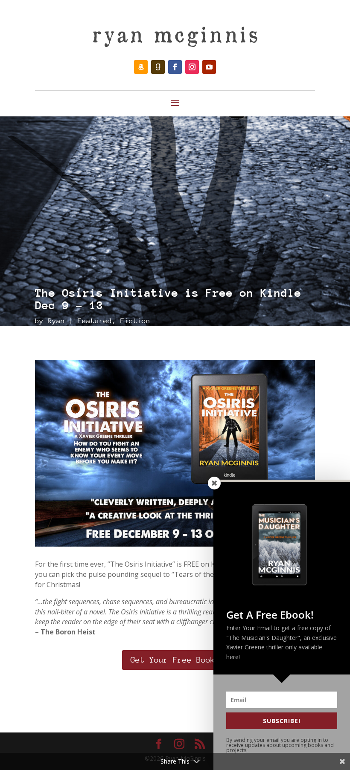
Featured (95, 321)
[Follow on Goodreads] (158, 67)
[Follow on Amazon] (141, 67)
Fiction (135, 321)
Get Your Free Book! (175, 659)
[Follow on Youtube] (209, 67)
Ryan (56, 321)
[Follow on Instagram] (192, 67)
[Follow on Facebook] (175, 67)
